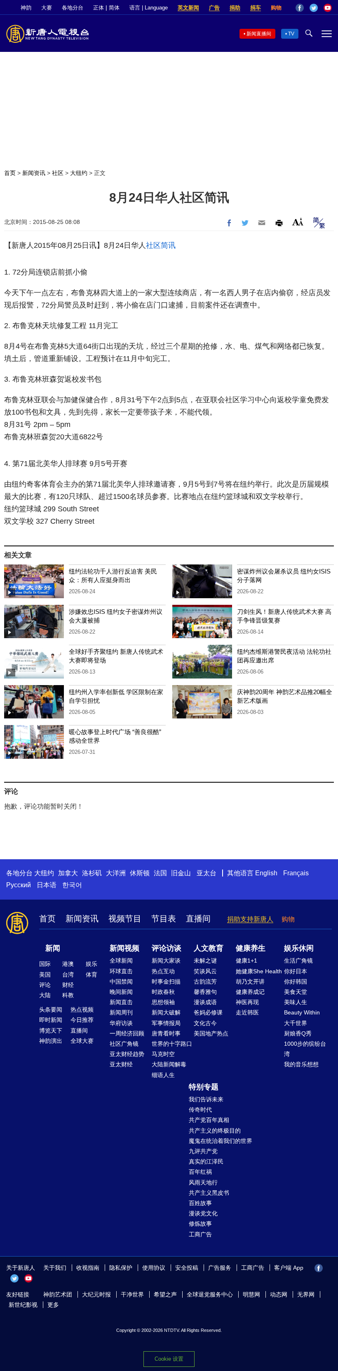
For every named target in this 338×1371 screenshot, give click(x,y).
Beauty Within (302, 1012)
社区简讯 (161, 245)
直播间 (198, 918)
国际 (45, 964)
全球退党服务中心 (210, 1294)
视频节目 (124, 918)
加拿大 (68, 873)
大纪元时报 (96, 1294)
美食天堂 (295, 992)
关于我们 (54, 1267)
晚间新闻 (121, 992)
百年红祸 (200, 1171)
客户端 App (288, 1267)
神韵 (26, 8)
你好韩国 (295, 981)
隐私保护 (120, 1267)
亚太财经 (121, 1064)
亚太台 (206, 873)
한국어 (72, 884)
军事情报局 (166, 1023)
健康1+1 (246, 960)
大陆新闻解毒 (169, 1064)
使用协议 (153, 1267)
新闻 (52, 948)
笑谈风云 (205, 971)
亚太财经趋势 (127, 1054)
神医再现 (247, 1002)
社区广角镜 (124, 1043)
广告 (214, 8)
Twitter (314, 8)
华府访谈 (121, 1023)
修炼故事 (200, 1223)
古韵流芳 (205, 981)
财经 (68, 985)
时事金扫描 (166, 981)
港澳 (68, 964)
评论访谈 (166, 948)
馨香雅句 (205, 992)
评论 (45, 985)
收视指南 (87, 1267)
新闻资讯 (33, 173)
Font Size (298, 221)
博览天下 (50, 1030)
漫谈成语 (205, 1002)
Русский (18, 884)
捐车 (255, 8)
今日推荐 (82, 1020)
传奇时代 (200, 1109)
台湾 (68, 974)
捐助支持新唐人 (250, 919)
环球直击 (121, 971)
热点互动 (163, 971)
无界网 (306, 1294)
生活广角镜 (298, 960)
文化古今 (205, 1023)
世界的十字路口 (172, 1043)
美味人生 (295, 1002)
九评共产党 (203, 1151)
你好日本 (295, 971)
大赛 (46, 8)
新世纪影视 (23, 1304)
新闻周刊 (121, 1012)
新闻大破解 (166, 1012)
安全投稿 (186, 1267)
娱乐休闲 (299, 948)
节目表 (163, 918)
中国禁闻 (121, 981)
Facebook (300, 8)
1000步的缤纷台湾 (305, 1048)
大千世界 (295, 1023)
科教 (68, 995)
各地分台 (72, 8)
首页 (10, 173)
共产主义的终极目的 (215, 1130)
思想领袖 (163, 1002)
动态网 (278, 1294)
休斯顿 (140, 873)
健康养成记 (250, 992)
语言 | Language (148, 8)
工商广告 (200, 1234)
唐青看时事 (166, 1033)
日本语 (46, 884)
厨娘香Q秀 (298, 1033)
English (266, 873)
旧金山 (181, 873)
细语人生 (163, 1075)
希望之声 (165, 1294)
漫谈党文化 (203, 1213)
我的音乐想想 (301, 1064)
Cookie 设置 (169, 1359)
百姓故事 (200, 1203)
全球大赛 (82, 1041)
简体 (114, 8)
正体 (98, 8)
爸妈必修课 (208, 1012)
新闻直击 (121, 1002)
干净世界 (132, 1294)
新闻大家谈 (166, 960)
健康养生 (250, 948)
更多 (53, 1304)
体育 (91, 974)
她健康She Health (259, 971)
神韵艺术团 (57, 1294)
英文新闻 (188, 8)
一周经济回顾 (127, 1033)
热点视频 (82, 1009)
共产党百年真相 (209, 1120)
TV (291, 34)
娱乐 (91, 964)
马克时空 (163, 1054)
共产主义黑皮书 (209, 1192)
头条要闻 (50, 1009)
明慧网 (251, 1294)
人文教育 (208, 948)
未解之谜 (205, 960)
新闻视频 (124, 948)
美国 (45, 974)
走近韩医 (247, 1012)
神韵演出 (50, 1041)
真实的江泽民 (206, 1161)
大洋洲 (116, 873)
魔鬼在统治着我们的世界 (220, 1141)
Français (296, 873)
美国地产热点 (211, 1033)
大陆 (45, 995)
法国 (160, 873)
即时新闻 (50, 1020)
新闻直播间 (258, 34)
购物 (276, 8)
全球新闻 (121, 960)
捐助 (235, 8)
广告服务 (219, 1267)
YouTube (328, 8)
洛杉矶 (92, 873)
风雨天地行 (203, 1182)
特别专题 (203, 1087)
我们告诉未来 (206, 1099)
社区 (57, 173)
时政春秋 (163, 992)
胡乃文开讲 (250, 981)
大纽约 (78, 173)
